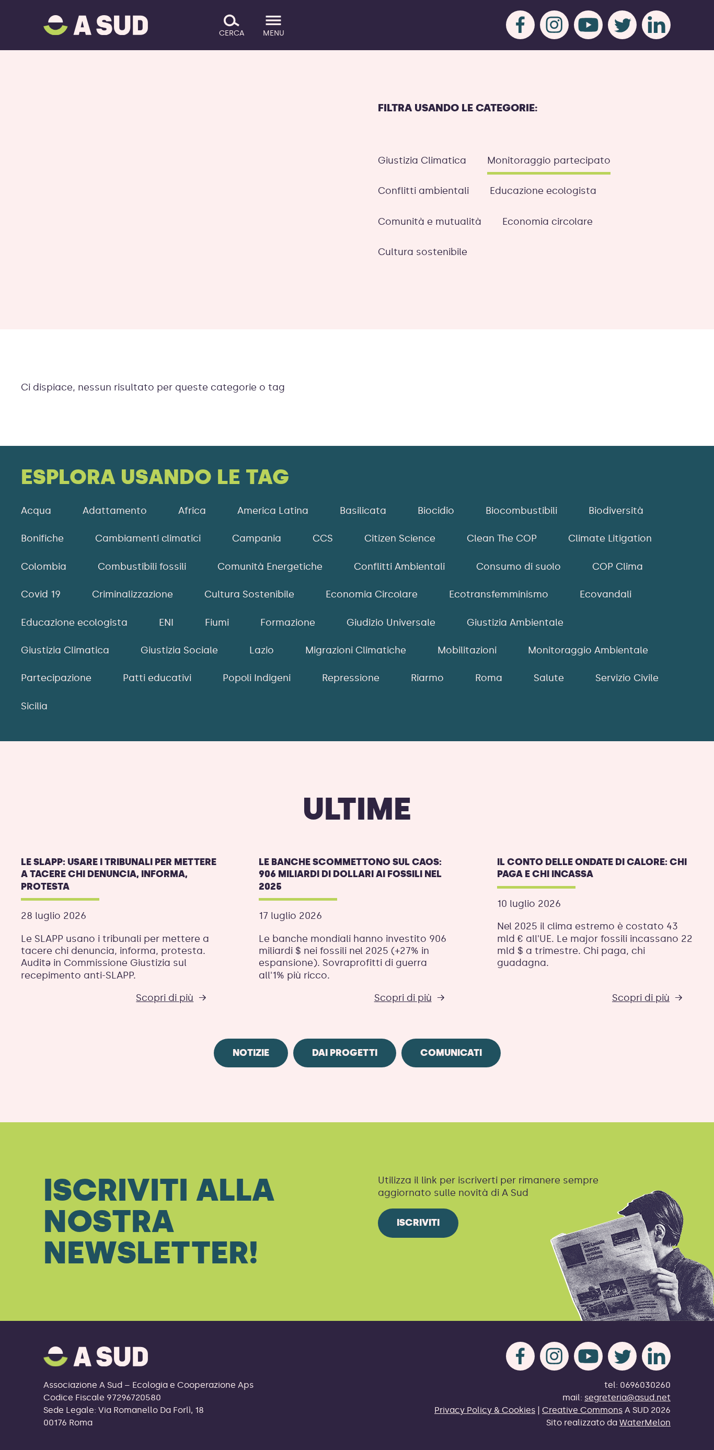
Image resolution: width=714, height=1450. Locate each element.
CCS (323, 538)
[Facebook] (520, 24)
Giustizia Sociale (179, 650)
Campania (256, 538)
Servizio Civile (627, 678)
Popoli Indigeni (257, 678)
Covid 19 (41, 594)
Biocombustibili (521, 510)
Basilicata (363, 510)
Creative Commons (582, 1410)
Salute (549, 678)
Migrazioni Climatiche (355, 650)
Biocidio (436, 510)
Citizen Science (399, 538)
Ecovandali (605, 594)
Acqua (36, 510)
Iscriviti (418, 1222)
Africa (192, 510)
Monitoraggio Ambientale (588, 650)
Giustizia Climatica (422, 160)
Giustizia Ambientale (515, 622)
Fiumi (217, 622)
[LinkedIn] (656, 24)
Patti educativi (157, 678)
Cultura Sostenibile (249, 594)
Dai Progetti (344, 1052)
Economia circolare (547, 221)
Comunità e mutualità (429, 221)
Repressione (350, 678)
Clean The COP (502, 538)
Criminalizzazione (132, 594)
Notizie (251, 1052)
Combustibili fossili (142, 566)
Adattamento (115, 510)
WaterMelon (645, 1423)
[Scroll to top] (689, 1435)
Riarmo (427, 678)
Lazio (261, 650)
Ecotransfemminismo (498, 594)
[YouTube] (588, 24)
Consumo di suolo (518, 566)
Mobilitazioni (467, 650)
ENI (166, 622)
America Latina (272, 510)
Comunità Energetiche (270, 566)
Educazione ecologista (543, 191)
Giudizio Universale (391, 622)
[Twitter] (622, 24)
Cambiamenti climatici (148, 538)
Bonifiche (42, 538)
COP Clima (617, 566)
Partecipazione (56, 678)
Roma (488, 678)
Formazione (287, 622)
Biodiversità (616, 510)
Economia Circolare (372, 594)
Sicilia (34, 706)
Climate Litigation (610, 538)
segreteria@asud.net (627, 1397)
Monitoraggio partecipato (549, 160)
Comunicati (451, 1052)
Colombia (43, 566)
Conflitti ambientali (423, 191)
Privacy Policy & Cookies (484, 1410)
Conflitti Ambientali (399, 566)
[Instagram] (554, 24)
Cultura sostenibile (422, 252)
